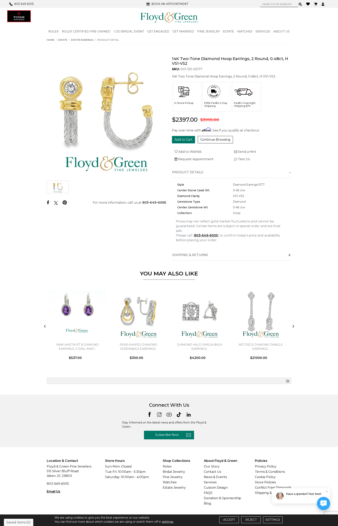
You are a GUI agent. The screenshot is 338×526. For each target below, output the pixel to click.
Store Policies (265, 482)
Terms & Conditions (270, 472)
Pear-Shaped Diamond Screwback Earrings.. (138, 347)
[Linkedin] (188, 414)
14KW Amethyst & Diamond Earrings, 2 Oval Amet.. (77, 347)
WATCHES (244, 31)
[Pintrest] (65, 202)
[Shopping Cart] (316, 4)
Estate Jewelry (174, 487)
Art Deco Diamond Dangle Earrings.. (261, 347)
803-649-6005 (154, 202)
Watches (169, 482)
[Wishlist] (308, 3)
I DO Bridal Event (129, 31)
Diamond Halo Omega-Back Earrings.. (199, 347)
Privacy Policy (265, 466)
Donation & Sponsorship (222, 498)
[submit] (300, 4)
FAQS (208, 493)
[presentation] (45, 326)
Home (50, 39)
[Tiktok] (178, 414)
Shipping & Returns (270, 493)
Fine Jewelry (172, 477)
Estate (62, 39)
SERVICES (262, 31)
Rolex (167, 466)
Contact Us (212, 472)
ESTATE (228, 31)
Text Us (243, 159)
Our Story (211, 466)
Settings (272, 520)
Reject (251, 520)
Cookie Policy (265, 477)
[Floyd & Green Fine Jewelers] (169, 17)
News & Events (215, 477)
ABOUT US (281, 31)
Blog (207, 503)
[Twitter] (56, 203)
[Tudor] (19, 16)
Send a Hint (246, 152)
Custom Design (216, 487)
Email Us (53, 491)
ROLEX (53, 31)
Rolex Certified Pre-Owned (86, 31)
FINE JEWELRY (208, 31)
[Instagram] (159, 414)
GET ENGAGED (158, 31)
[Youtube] (169, 414)
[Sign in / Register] (323, 4)
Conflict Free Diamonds (273, 487)
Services (210, 482)
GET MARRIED (183, 31)
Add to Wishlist (190, 152)
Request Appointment (195, 159)
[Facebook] (48, 203)
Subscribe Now (167, 435)
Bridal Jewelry (174, 472)
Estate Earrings (82, 39)
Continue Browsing (215, 139)
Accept (229, 520)
